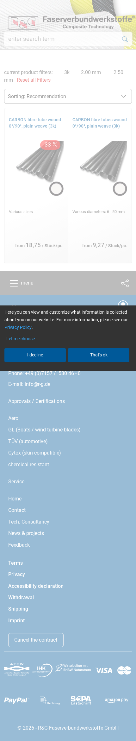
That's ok (99, 354)
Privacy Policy (18, 327)
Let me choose (20, 338)
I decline (35, 354)
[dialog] (68, 370)
